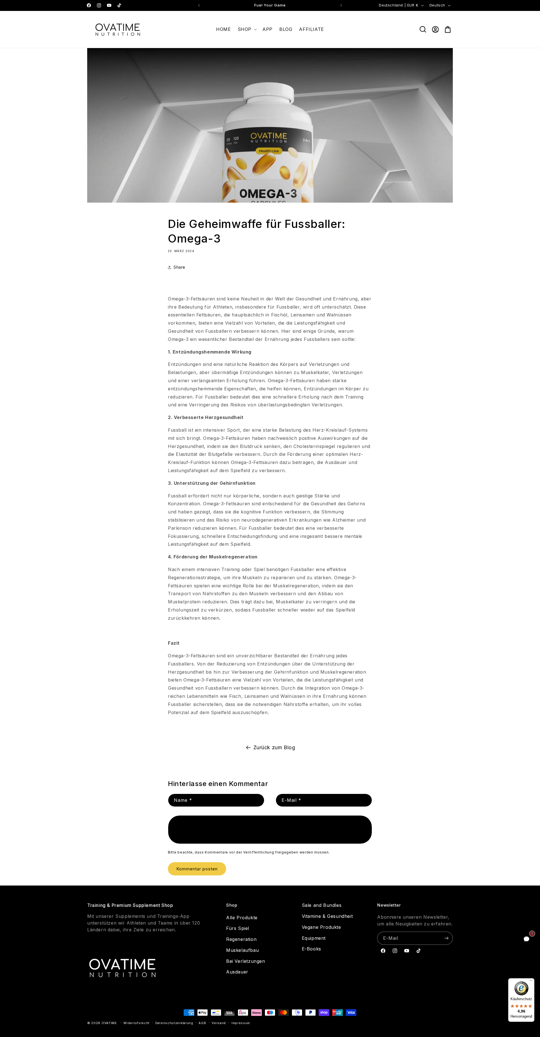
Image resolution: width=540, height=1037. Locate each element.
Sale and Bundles (322, 905)
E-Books (311, 949)
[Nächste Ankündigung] (341, 5)
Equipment (314, 938)
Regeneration (241, 939)
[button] (246, 29)
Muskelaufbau (242, 950)
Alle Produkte (242, 917)
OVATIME (109, 1023)
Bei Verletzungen (245, 961)
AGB (202, 1023)
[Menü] (531, 981)
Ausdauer (237, 972)
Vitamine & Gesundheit (327, 916)
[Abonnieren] (446, 938)
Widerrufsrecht (136, 1023)
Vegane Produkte (321, 927)
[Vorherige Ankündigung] (199, 5)
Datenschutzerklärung (174, 1023)
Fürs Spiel (237, 928)
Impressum (240, 1023)
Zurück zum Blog (274, 747)
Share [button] (179, 267)
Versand (219, 1023)
